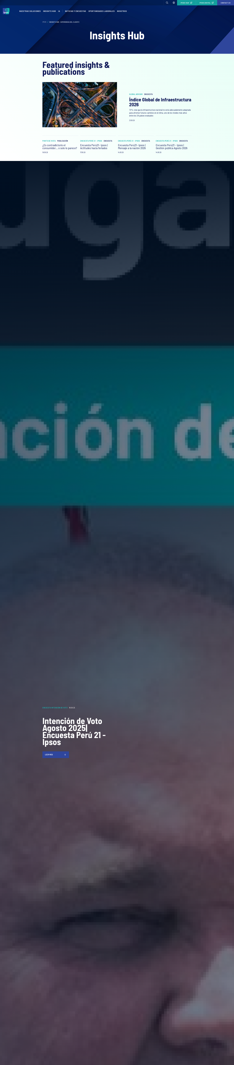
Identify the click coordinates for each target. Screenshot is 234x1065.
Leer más (49, 755)
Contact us (225, 3)
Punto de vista (49, 141)
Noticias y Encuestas (75, 11)
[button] (167, 2)
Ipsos (44, 22)
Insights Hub (49, 11)
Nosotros (122, 11)
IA (59, 11)
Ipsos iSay (185, 3)
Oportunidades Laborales (101, 11)
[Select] (173, 2)
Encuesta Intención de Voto (54, 708)
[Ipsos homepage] (7, 11)
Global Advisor (135, 94)
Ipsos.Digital (205, 3)
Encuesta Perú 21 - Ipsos (91, 141)
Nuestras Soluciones (30, 11)
